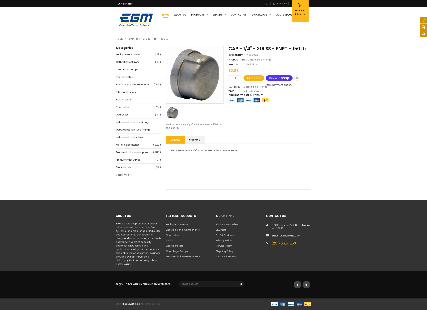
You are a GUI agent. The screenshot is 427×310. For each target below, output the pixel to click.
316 (251, 91)
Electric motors (125, 77)
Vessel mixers (124, 174)
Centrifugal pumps (127, 69)
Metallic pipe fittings (127, 144)
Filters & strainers (126, 92)
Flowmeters (122, 107)
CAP (257, 91)
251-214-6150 (125, 3)
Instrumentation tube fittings (133, 129)
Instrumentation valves (129, 137)
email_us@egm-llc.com (286, 235)
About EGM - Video (227, 224)
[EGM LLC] (291, 303)
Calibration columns (127, 62)
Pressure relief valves (128, 159)
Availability (236, 55)
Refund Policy (224, 245)
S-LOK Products (225, 235)
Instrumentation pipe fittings (132, 122)
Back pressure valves (128, 54)
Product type (237, 59)
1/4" (246, 91)
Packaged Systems (177, 224)
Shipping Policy (224, 251)
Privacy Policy (224, 240)
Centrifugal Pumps (177, 251)
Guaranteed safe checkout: (246, 95)
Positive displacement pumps (133, 152)
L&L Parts (221, 229)
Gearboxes (122, 114)
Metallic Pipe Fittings (255, 86)
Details (175, 139)
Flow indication (124, 99)
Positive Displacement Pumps (183, 256)
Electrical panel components (132, 84)
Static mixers (123, 167)
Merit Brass (252, 64)
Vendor (233, 64)
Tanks (169, 240)
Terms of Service (226, 256)
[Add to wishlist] (297, 78)
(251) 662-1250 (284, 243)
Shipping (194, 139)
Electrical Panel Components (183, 229)
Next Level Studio (131, 303)
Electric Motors (174, 245)
